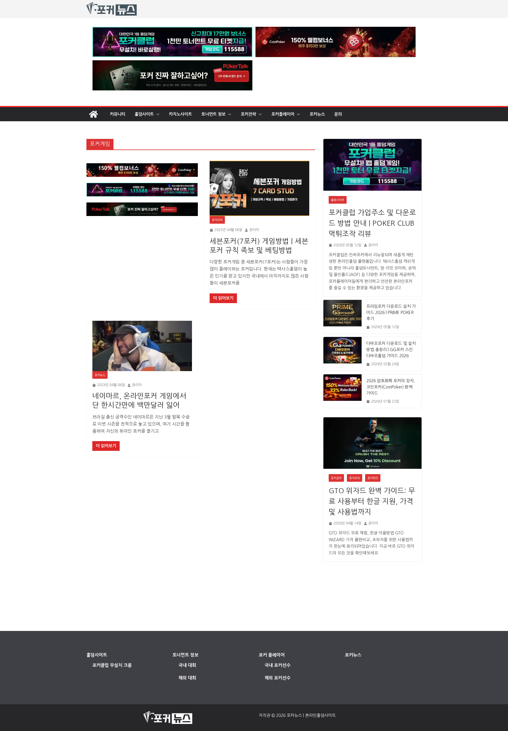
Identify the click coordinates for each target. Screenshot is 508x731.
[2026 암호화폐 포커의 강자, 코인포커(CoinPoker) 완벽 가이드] (342, 391)
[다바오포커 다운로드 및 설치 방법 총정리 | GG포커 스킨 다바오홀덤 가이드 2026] (342, 354)
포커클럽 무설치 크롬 (112, 665)
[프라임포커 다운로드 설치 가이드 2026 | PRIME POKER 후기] (342, 316)
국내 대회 (187, 665)
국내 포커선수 (277, 665)
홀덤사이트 (144, 114)
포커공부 (336, 477)
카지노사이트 (180, 114)
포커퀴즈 (372, 477)
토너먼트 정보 (213, 114)
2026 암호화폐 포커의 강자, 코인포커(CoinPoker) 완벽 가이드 (390, 387)
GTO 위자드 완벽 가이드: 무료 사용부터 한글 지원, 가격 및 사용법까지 (372, 501)
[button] (157, 114)
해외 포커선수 (277, 678)
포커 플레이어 (272, 655)
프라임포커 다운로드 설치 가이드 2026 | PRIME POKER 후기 (391, 312)
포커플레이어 (282, 114)
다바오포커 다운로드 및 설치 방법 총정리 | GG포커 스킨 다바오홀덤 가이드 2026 (391, 349)
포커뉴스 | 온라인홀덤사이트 (311, 715)
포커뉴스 (317, 114)
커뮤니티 (117, 114)
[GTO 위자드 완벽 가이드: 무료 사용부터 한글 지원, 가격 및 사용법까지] (372, 443)
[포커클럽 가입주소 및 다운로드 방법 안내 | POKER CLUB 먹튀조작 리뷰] (372, 164)
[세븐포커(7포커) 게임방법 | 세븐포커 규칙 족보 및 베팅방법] (259, 188)
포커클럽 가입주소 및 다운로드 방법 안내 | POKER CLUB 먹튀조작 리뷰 (372, 223)
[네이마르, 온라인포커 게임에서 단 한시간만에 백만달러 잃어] (142, 346)
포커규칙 (217, 219)
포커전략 (248, 114)
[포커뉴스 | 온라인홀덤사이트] (93, 114)
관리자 (254, 230)
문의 (338, 114)
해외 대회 (187, 678)
